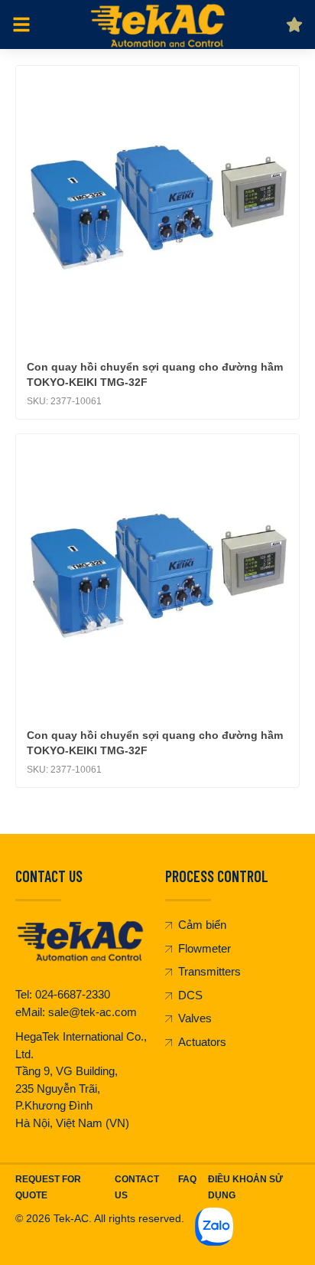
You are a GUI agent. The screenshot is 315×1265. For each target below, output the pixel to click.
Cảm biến (202, 924)
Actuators (202, 1041)
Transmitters (209, 971)
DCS (190, 995)
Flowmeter (204, 948)
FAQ (187, 1179)
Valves (195, 1018)
